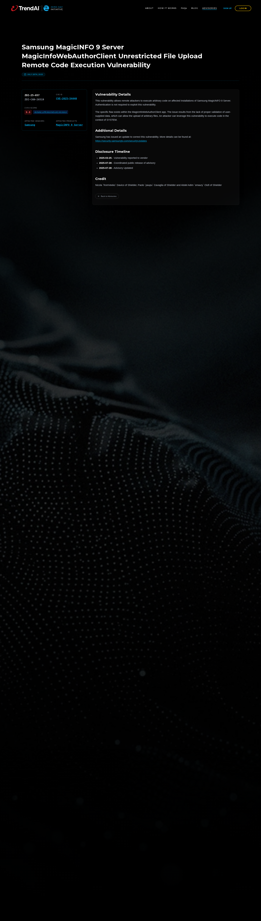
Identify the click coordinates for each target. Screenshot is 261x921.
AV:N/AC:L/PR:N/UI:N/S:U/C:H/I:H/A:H (50, 112)
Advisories (209, 8)
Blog (194, 8)
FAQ (184, 8)
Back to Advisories (108, 196)
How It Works (167, 8)
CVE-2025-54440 (66, 98)
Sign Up (227, 8)
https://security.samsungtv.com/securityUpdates (121, 141)
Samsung (30, 124)
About (149, 8)
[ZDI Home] (37, 8)
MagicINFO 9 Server (69, 124)
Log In (243, 8)
